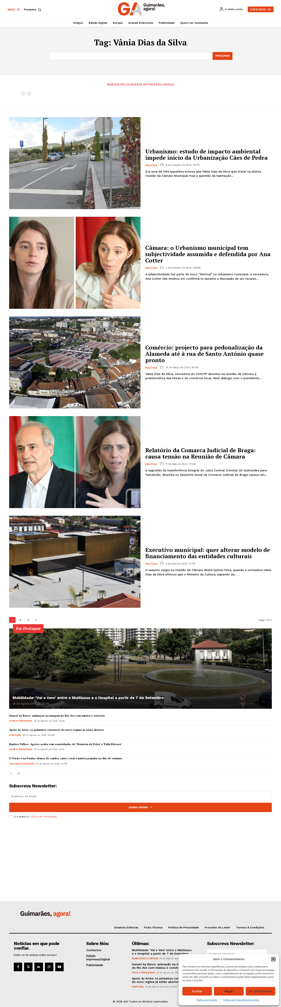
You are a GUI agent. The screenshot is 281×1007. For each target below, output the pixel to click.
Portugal (15, 735)
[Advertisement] (140, 850)
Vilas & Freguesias (20, 720)
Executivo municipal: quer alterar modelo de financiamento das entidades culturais (207, 553)
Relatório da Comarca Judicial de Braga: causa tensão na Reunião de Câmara (200, 453)
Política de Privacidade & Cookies (241, 999)
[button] (273, 959)
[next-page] (36, 620)
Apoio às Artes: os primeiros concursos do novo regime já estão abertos (56, 730)
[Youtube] (59, 967)
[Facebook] (18, 967)
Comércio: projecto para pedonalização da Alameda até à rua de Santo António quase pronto (204, 354)
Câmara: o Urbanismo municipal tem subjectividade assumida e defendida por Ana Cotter (207, 254)
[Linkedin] (38, 967)
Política (151, 165)
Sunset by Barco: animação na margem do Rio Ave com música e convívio (57, 715)
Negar (229, 991)
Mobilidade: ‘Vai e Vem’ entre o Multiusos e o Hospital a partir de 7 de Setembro (88, 697)
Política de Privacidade (43, 816)
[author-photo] (162, 165)
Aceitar (197, 991)
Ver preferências (260, 991)
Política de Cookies (207, 999)
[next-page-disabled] (29, 93)
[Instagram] (49, 967)
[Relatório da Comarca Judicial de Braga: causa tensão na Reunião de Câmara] (74, 462)
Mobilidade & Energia (145, 958)
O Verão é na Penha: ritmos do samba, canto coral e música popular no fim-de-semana (65, 758)
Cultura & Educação (21, 763)
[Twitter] (28, 967)
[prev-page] (23, 93)
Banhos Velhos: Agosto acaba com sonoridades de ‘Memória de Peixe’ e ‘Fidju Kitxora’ (65, 744)
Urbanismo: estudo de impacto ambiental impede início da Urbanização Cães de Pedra (206, 154)
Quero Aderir (138, 807)
